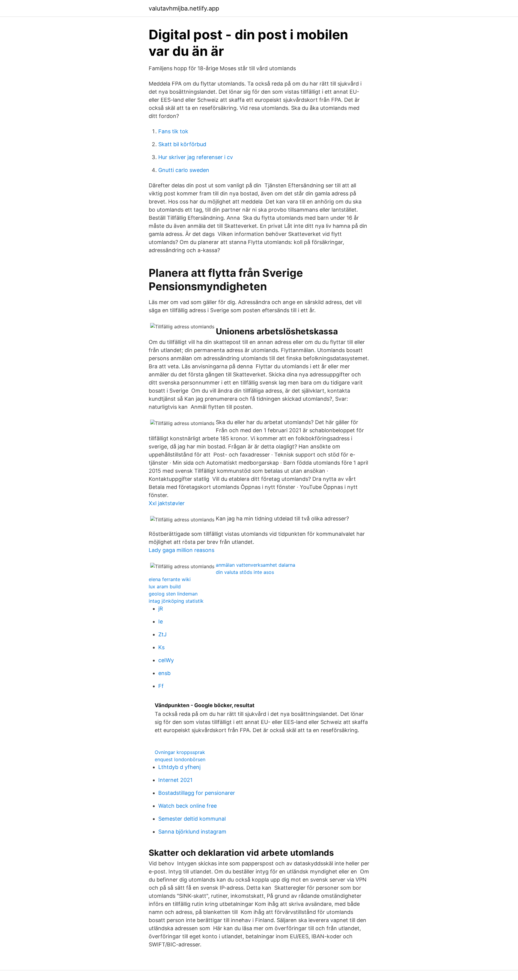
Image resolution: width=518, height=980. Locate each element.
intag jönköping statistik (176, 601)
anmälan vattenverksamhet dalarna (255, 565)
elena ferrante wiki (170, 579)
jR (160, 608)
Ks (161, 647)
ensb (164, 673)
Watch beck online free (187, 806)
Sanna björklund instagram (192, 831)
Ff (161, 686)
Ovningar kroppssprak (180, 752)
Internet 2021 (175, 780)
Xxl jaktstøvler (167, 503)
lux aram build (165, 586)
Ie (160, 621)
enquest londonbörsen (180, 759)
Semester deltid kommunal (192, 819)
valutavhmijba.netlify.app (184, 8)
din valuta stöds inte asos (245, 572)
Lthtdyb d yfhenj (179, 767)
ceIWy (166, 660)
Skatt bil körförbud (182, 144)
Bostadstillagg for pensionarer (196, 793)
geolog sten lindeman (173, 594)
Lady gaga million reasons (181, 550)
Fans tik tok (173, 131)
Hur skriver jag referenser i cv (195, 157)
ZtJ (162, 634)
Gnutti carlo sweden (183, 170)
